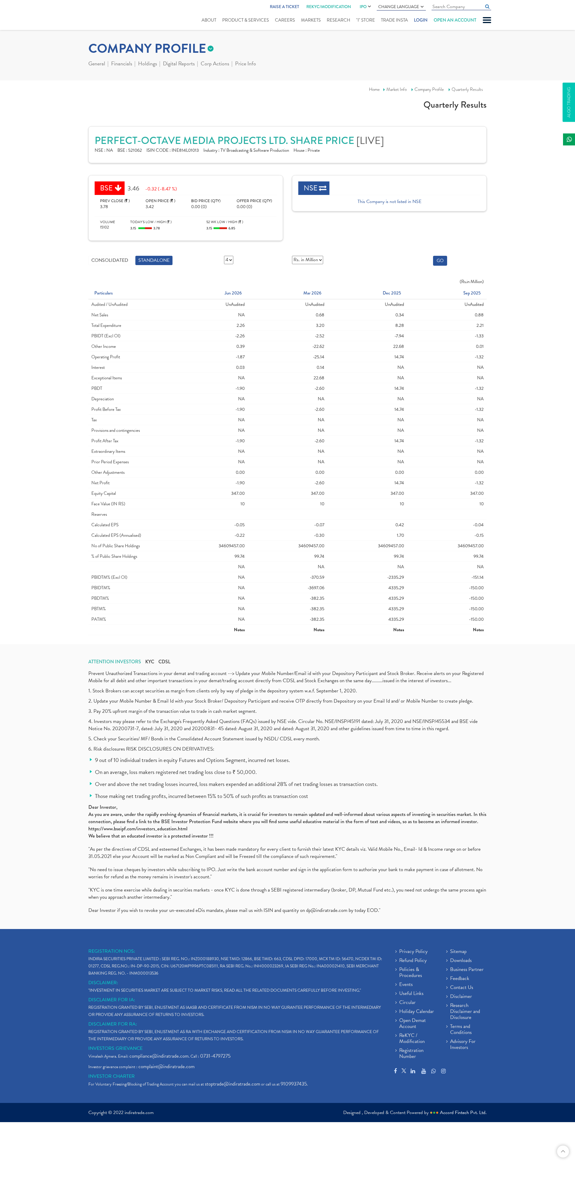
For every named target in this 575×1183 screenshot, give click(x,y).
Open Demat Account (412, 1023)
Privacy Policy (413, 951)
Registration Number (411, 1053)
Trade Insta (394, 20)
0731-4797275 (215, 1056)
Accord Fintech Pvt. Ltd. (463, 1112)
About (209, 20)
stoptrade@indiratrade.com (232, 1084)
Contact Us (461, 987)
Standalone (154, 260)
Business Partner (467, 969)
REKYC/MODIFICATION (328, 7)
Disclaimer (461, 996)
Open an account (455, 20)
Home (374, 89)
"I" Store (365, 20)
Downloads (461, 960)
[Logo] (102, 15)
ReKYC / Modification (412, 1038)
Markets (311, 20)
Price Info (245, 64)
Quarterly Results (467, 89)
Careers (285, 20)
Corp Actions (215, 64)
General (96, 64)
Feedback (459, 978)
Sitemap (458, 951)
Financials (121, 64)
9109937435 (294, 1084)
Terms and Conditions (461, 1029)
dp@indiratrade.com (327, 910)
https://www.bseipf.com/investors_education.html (137, 828)
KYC (149, 662)
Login (421, 20)
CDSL (164, 662)
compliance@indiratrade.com (159, 1056)
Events (406, 984)
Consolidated (109, 260)
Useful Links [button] (411, 993)
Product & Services (245, 20)
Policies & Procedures (410, 972)
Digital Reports (179, 64)
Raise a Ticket (284, 7)
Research (338, 20)
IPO (363, 7)
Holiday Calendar (416, 1011)
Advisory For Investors (463, 1044)
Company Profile (429, 89)
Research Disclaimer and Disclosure (465, 1011)
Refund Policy (413, 960)
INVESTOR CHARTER (111, 1076)
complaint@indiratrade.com (166, 1066)
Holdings (147, 64)
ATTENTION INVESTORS (114, 662)
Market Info (396, 89)
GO (440, 260)
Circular (407, 1002)
